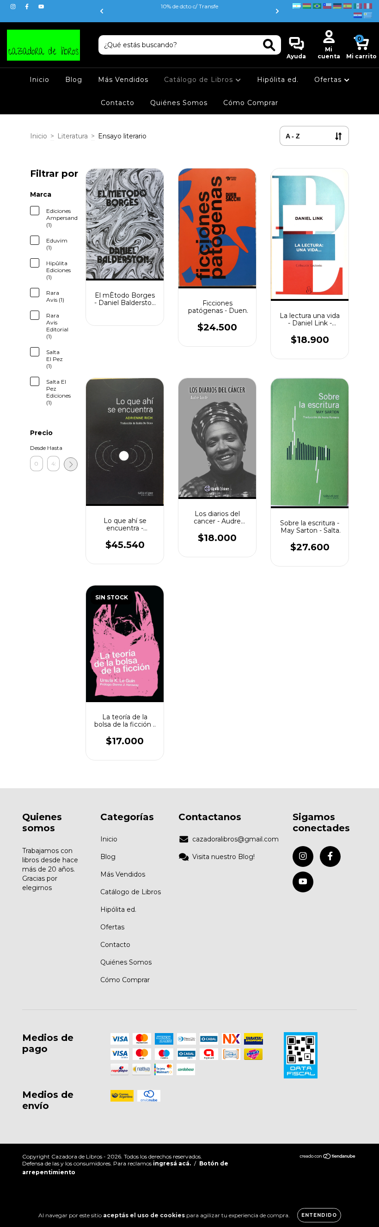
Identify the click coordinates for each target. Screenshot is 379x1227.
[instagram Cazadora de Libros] (14, 6)
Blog (73, 79)
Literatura (72, 136)
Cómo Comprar (250, 103)
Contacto (117, 103)
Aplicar (71, 464)
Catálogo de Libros (199, 79)
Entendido (319, 1215)
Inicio (39, 79)
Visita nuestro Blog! (223, 857)
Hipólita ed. (278, 79)
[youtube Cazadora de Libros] (41, 6)
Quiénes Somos (179, 103)
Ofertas (329, 79)
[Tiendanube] (328, 1157)
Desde (36, 447)
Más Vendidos (123, 79)
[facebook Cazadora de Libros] (28, 6)
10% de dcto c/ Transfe (189, 6)
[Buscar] (269, 45)
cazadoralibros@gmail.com (235, 839)
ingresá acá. (172, 1163)
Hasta (53, 447)
